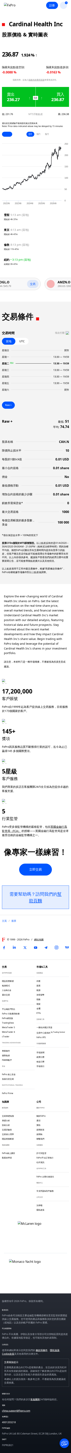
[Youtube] (35, 948)
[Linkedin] (14, 948)
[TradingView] (67, 948)
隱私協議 (54, 1350)
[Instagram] (57, 948)
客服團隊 (35, 1399)
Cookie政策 (8, 1353)
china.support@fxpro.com (16, 1410)
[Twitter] (25, 948)
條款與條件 (42, 1350)
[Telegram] (46, 948)
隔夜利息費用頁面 (36, 79)
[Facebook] (4, 948)
